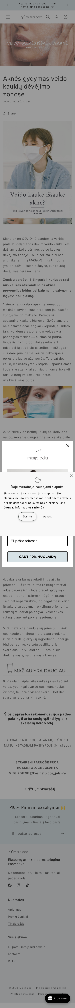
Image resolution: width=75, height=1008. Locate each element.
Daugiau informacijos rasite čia (24, 507)
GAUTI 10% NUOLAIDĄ (37, 557)
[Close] (71, 476)
